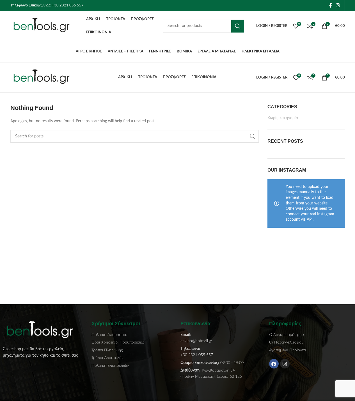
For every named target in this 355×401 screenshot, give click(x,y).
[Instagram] (285, 363)
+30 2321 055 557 (68, 5)
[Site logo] (45, 26)
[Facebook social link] (330, 5)
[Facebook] (274, 363)
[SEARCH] (237, 26)
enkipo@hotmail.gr (196, 341)
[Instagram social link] (338, 5)
